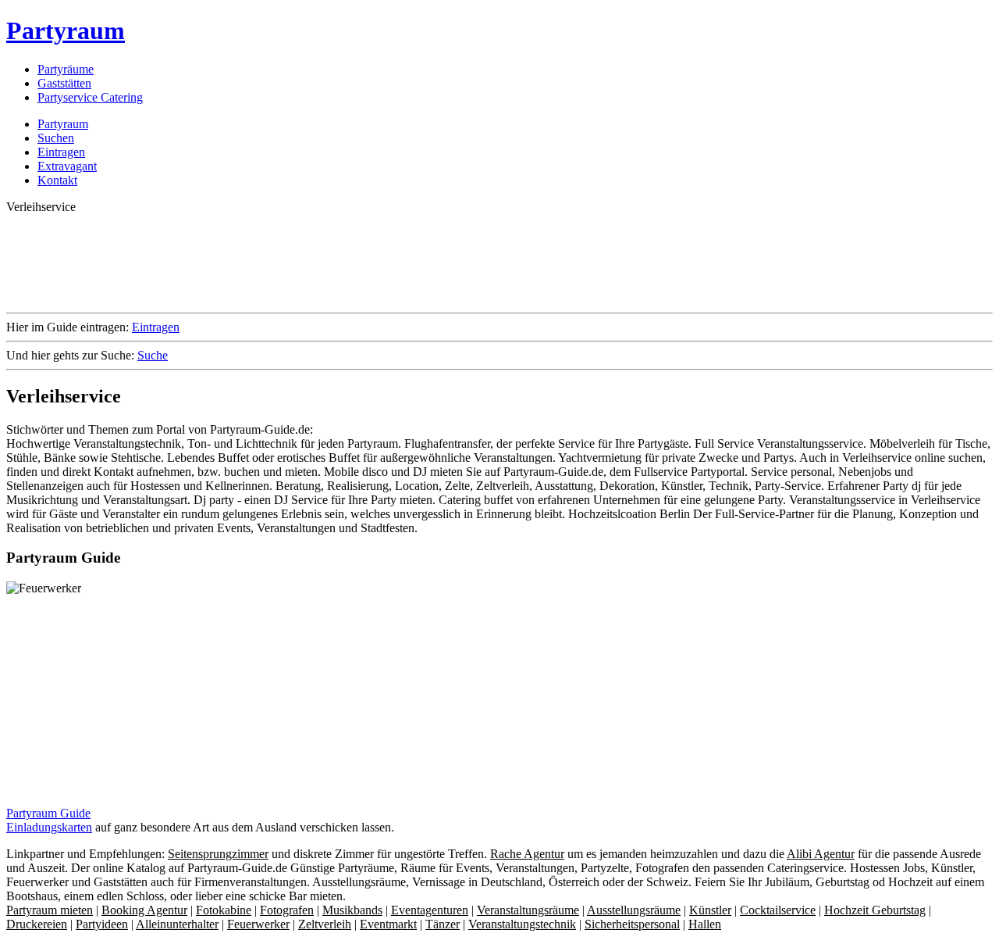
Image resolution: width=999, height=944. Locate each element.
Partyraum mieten (49, 910)
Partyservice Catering (90, 97)
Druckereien (36, 924)
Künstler (710, 910)
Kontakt (57, 180)
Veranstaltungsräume (528, 910)
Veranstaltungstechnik (522, 924)
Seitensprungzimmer (218, 853)
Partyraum (65, 30)
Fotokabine (223, 910)
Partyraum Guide (48, 813)
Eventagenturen (429, 910)
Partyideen (102, 924)
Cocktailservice (778, 910)
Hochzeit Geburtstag (875, 910)
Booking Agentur (144, 910)
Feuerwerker (258, 924)
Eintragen (61, 152)
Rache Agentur (527, 853)
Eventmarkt (388, 924)
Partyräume (65, 69)
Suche (152, 355)
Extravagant (67, 166)
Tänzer (442, 924)
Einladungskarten (49, 827)
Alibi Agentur (821, 853)
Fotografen (287, 910)
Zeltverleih (324, 924)
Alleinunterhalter (177, 924)
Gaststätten (64, 83)
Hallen (704, 924)
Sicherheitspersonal (632, 924)
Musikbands (352, 910)
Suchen (55, 138)
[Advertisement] (290, 262)
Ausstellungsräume (634, 910)
